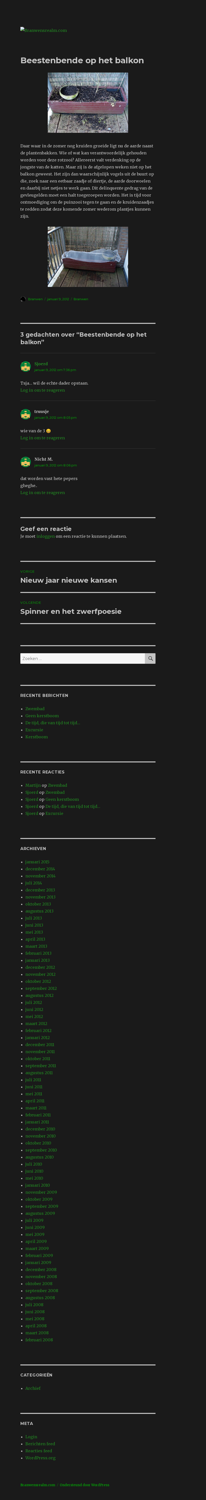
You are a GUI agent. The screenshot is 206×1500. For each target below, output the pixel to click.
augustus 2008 (40, 1297)
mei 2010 (34, 1178)
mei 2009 (34, 1234)
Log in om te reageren (42, 390)
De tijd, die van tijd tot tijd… (52, 722)
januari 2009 (38, 1262)
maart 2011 (35, 1107)
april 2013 (35, 939)
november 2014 (40, 875)
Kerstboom (36, 736)
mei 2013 (34, 932)
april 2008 (36, 1325)
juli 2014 (33, 882)
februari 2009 (39, 1255)
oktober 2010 (38, 1143)
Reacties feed (38, 1450)
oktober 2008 (39, 1283)
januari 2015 (37, 861)
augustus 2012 (39, 995)
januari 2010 (37, 1185)
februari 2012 (38, 1030)
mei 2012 (34, 1016)
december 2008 (41, 1269)
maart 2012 (36, 1023)
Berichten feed (40, 1443)
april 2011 (34, 1100)
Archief (32, 1388)
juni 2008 (35, 1311)
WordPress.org (40, 1457)
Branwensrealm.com (37, 1485)
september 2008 (41, 1290)
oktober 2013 (38, 904)
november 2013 (40, 896)
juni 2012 (34, 1009)
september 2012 (41, 988)
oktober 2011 (37, 1058)
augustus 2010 (39, 1157)
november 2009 (41, 1192)
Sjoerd (41, 363)
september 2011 (40, 1065)
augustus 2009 (40, 1213)
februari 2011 (38, 1114)
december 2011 (39, 1044)
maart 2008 (37, 1332)
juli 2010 (33, 1164)
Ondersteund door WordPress (84, 1485)
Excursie (34, 729)
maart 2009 (37, 1248)
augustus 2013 (39, 911)
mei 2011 (33, 1093)
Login (31, 1436)
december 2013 (40, 889)
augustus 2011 (39, 1072)
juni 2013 (34, 925)
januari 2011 (37, 1121)
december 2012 (40, 967)
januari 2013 (37, 960)
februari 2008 (39, 1339)
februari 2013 (38, 953)
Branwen (35, 299)
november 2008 (41, 1276)
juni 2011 (33, 1086)
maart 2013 (36, 946)
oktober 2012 (38, 981)
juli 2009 (34, 1220)
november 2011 (40, 1051)
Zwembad (34, 708)
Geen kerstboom (42, 715)
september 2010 (41, 1150)
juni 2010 (34, 1171)
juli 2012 (33, 1002)
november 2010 (40, 1135)
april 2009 (36, 1241)
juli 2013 (33, 918)
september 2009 (41, 1206)
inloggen (45, 536)
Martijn (33, 785)
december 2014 (40, 868)
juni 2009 (35, 1227)
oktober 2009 (39, 1199)
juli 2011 (33, 1079)
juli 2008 (34, 1304)
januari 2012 (37, 1037)
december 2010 (40, 1128)
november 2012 (40, 974)
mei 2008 (34, 1318)
